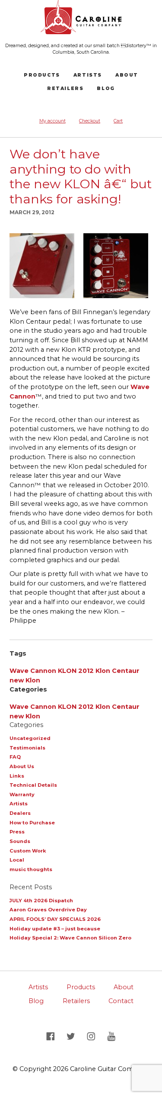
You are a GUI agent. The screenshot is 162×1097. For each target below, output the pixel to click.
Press (17, 832)
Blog (105, 88)
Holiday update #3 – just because (55, 929)
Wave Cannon (33, 671)
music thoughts (31, 869)
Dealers (20, 813)
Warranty (22, 794)
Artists (87, 75)
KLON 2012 (76, 671)
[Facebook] (51, 1036)
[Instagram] (92, 1036)
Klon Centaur (117, 671)
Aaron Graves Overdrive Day (48, 910)
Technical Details (33, 785)
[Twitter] (71, 1036)
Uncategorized (30, 738)
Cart (118, 121)
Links (17, 776)
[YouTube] (111, 1036)
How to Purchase (32, 823)
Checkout (89, 121)
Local (17, 860)
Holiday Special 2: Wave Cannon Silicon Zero (70, 938)
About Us (22, 766)
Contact (120, 1001)
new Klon (25, 680)
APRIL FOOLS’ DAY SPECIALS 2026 (55, 919)
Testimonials (27, 748)
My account (52, 121)
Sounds (20, 841)
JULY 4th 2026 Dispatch (41, 901)
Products (42, 75)
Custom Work (28, 851)
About (126, 75)
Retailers (65, 88)
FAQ (15, 757)
